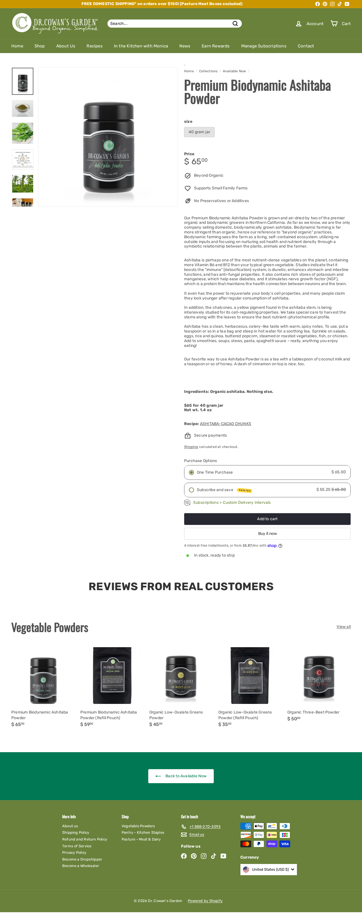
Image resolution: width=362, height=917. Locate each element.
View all (344, 627)
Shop (40, 46)
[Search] (235, 23)
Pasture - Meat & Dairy (141, 839)
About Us (66, 46)
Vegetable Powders (138, 826)
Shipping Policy (75, 832)
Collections (208, 71)
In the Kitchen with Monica (141, 46)
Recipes (94, 46)
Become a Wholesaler (80, 866)
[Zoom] (108, 136)
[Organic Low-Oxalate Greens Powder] (181, 688)
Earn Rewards (216, 46)
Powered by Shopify (205, 901)
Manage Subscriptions (263, 46)
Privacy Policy (74, 852)
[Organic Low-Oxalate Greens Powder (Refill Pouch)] (250, 688)
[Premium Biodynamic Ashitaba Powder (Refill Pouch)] (112, 688)
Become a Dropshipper (82, 859)
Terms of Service (76, 846)
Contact (306, 46)
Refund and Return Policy (84, 839)
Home (17, 46)
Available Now (234, 71)
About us (70, 826)
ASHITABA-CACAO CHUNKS (225, 423)
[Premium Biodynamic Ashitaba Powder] (43, 688)
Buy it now (267, 533)
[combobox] (174, 23)
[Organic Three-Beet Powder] (319, 685)
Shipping (191, 447)
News (184, 46)
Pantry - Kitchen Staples (143, 832)
